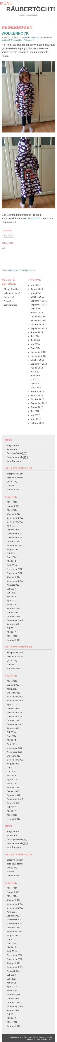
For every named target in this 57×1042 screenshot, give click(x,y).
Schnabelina (34, 218)
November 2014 (38, 320)
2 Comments (29, 40)
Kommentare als (17, 457)
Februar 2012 (37, 423)
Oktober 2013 (37, 360)
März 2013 (36, 387)
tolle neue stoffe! (12, 293)
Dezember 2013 (38, 352)
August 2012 (37, 407)
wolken (32, 270)
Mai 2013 (35, 379)
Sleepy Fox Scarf (12, 289)
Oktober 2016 (37, 297)
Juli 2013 (35, 371)
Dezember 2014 (38, 316)
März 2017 (36, 293)
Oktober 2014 (37, 324)
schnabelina (23, 270)
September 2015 (39, 304)
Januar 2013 (37, 395)
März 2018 (36, 285)
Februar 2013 (37, 391)
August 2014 (37, 332)
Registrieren (13, 445)
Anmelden (12, 449)
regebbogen (12, 270)
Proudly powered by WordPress (20, 1037)
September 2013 (39, 364)
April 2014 (35, 348)
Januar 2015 (37, 312)
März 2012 (36, 419)
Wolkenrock (15, 33)
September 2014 (39, 328)
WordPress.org (14, 461)
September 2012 (39, 403)
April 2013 (35, 383)
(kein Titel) (9, 297)
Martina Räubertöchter (33, 37)
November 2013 (38, 356)
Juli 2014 (35, 336)
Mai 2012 (35, 415)
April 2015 (35, 308)
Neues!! (7, 301)
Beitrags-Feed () (17, 453)
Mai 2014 (35, 344)
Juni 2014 (35, 340)
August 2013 (37, 368)
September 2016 (39, 301)
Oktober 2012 (37, 399)
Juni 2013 (35, 375)
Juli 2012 (35, 411)
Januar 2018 (37, 289)
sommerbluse (10, 305)
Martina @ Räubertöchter (12, 40)
